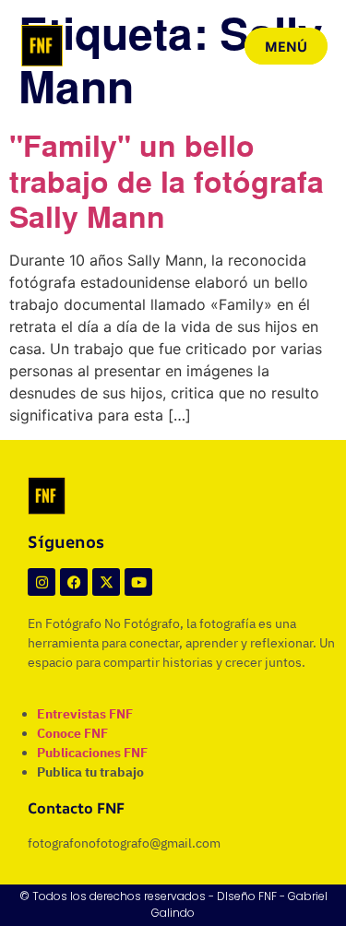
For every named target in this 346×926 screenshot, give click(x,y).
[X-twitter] (106, 582)
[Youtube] (138, 582)
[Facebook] (74, 582)
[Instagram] (41, 582)
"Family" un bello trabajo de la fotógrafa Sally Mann (166, 181)
